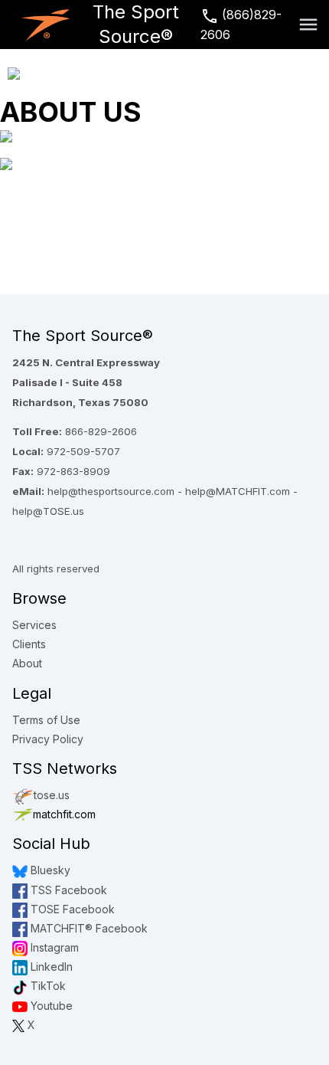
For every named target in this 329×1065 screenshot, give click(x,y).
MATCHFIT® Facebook (88, 928)
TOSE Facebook (71, 909)
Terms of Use (46, 719)
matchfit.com (64, 814)
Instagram (53, 947)
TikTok (47, 985)
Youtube (50, 1005)
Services (34, 624)
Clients (29, 643)
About (27, 663)
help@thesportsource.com (110, 491)
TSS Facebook (67, 889)
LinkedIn (50, 966)
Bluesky (49, 870)
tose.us (52, 794)
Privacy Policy (47, 739)
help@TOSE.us (48, 511)
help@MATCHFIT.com (237, 491)
